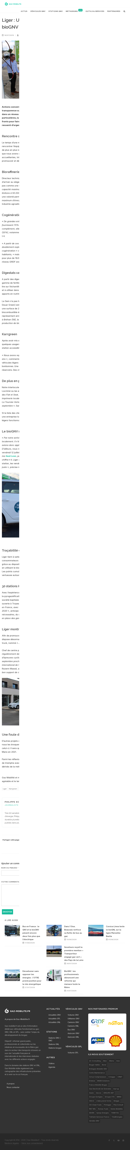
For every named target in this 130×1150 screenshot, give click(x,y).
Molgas (116, 1101)
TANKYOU (115, 1113)
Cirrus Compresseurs (97, 1077)
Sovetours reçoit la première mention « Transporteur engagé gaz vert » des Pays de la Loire (73, 953)
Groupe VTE (110, 1097)
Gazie (91, 1093)
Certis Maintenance (97, 1073)
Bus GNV (71, 1030)
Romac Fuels (103, 1109)
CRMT (120, 1077)
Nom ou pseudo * (10, 868)
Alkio (105, 1061)
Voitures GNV (73, 1015)
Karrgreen (13, 789)
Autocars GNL (73, 1037)
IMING (119, 1097)
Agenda (51, 1067)
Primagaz (107, 1105)
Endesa (92, 1081)
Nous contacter (13, 1087)
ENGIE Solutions (103, 1081)
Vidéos (51, 1063)
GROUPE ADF (108, 1093)
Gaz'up (116, 1089)
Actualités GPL (54, 1018)
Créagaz (111, 1077)
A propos (10, 1084)
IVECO (91, 1101)
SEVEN (91, 1113)
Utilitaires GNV (73, 1018)
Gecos (98, 1093)
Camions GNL (73, 1026)
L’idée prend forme (103, 1101)
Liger (5, 789)
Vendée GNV (94, 1121)
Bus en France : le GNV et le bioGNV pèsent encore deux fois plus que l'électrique (31, 933)
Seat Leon (11, 456)
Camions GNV (73, 1022)
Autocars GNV (73, 1033)
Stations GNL (53, 1044)
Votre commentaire (11, 882)
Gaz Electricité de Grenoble (100, 1089)
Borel (104, 1065)
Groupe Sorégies (96, 1097)
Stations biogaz (54, 1048)
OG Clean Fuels (95, 1105)
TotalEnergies (117, 1117)
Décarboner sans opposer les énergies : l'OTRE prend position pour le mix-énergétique (31, 977)
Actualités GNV (54, 1015)
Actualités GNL (54, 1022)
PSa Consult (118, 1105)
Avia (118, 1061)
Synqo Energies (102, 1113)
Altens (111, 1061)
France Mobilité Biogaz (98, 1085)
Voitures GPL (73, 1053)
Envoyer (7, 912)
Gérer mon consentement (32, 1143)
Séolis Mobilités (117, 1109)
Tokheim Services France (99, 1117)
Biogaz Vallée (94, 1065)
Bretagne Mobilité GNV (98, 1069)
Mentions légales (12, 1143)
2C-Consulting (95, 1061)
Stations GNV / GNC (54, 1039)
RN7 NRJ (92, 1109)
